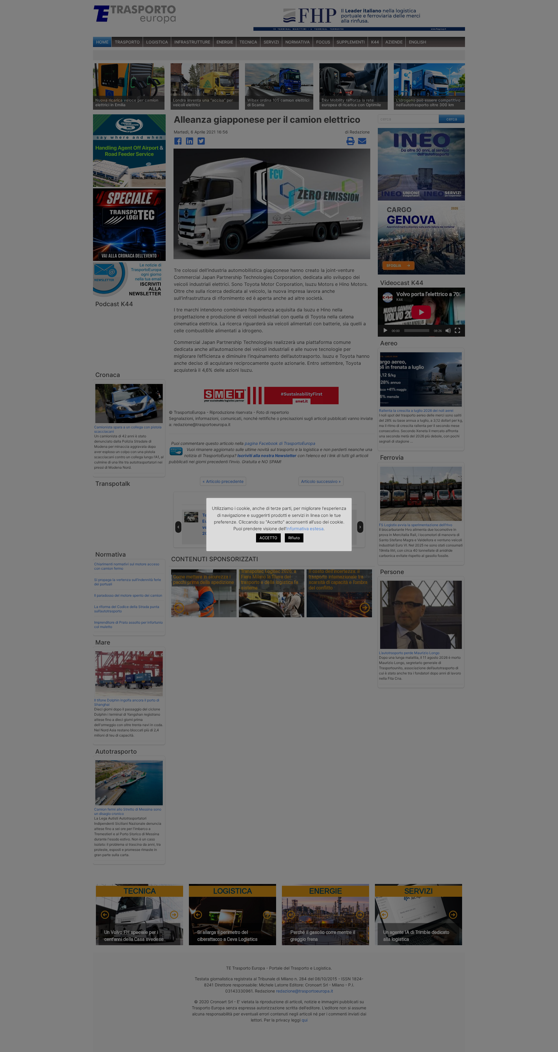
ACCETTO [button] (268, 537)
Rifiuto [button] (294, 537)
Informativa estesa (304, 528)
